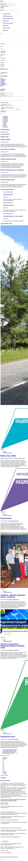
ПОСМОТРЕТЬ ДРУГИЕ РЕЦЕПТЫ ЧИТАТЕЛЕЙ (13, 800)
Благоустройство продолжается (10, 751)
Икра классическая (5, 780)
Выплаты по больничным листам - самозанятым (12, 169)
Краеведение (6, 20)
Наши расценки (6, 27)
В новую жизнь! (6, 518)
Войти (2, 1)
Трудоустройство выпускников (8, 149)
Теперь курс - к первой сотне (9, 750)
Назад (4, 758)
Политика (5, 116)
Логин (2, 3)
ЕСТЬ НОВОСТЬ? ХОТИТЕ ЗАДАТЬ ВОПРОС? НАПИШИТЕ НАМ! (4, 82)
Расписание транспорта (8, 18)
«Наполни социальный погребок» (8, 159)
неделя (2, 62)
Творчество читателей (8, 23)
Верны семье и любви (8, 455)
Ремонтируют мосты (8, 736)
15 (3, 769)
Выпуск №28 (3, 458)
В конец (5, 772)
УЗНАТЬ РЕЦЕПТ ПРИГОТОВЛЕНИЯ (9, 799)
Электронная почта (7, 452)
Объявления (6, 25)
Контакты (5, 30)
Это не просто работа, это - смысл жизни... (13, 216)
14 (3, 768)
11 (3, 764)
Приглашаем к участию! (8, 753)
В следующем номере (8, 191)
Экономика (5, 117)
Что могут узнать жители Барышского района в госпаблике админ (12, 645)
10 (3, 763)
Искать (2, 10)
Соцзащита (5, 121)
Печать (4, 451)
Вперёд (4, 771)
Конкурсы (5, 126)
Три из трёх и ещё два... (8, 205)
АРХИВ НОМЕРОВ (5, 134)
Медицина (5, 119)
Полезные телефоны (7, 16)
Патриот (5, 124)
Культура (5, 122)
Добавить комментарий (19, 458)
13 (3, 767)
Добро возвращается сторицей (10, 749)
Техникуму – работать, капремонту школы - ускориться (13, 596)
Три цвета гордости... (8, 194)
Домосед (5, 125)
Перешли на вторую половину (8, 179)
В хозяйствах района (5, 139)
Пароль (2, 4)
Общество (5, 118)
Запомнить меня (4, 6)
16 (3, 770)
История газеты (6, 13)
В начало (5, 757)
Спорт (4, 123)
